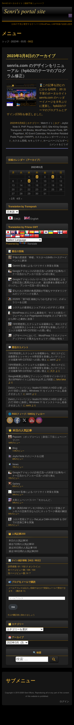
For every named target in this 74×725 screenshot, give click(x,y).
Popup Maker (34, 126)
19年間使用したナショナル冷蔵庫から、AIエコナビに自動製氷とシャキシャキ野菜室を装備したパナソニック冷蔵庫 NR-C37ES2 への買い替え (37, 327)
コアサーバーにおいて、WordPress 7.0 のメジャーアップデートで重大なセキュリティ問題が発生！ (39, 337)
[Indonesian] (17, 235)
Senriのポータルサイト (37, 14)
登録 (13, 607)
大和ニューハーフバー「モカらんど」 (32, 499)
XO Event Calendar (35, 133)
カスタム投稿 (19, 140)
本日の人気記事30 (18, 540)
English (34, 218)
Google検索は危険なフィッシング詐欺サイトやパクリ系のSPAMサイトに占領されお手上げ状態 (37, 377)
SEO (44, 126)
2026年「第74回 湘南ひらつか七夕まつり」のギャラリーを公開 (39, 300)
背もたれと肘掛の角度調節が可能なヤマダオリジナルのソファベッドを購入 (39, 292)
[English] (13, 232)
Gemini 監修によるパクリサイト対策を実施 (35, 265)
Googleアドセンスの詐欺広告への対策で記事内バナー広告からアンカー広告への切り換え (38, 272)
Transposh (16, 130)
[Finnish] (60, 232)
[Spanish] (32, 232)
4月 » (19, 198)
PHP (23, 126)
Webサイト (47, 122)
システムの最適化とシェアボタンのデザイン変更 (38, 307)
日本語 (17, 218)
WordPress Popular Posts (48, 130)
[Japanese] (8, 232)
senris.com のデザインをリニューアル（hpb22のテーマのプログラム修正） (36, 70)
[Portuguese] (41, 232)
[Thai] (8, 235)
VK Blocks (28, 130)
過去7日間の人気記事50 (21, 544)
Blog (14, 448)
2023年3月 (37, 167)
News (15, 464)
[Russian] (27, 235)
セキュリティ (35, 140)
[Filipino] (13, 235)
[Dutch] (36, 232)
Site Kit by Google (57, 126)
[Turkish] (65, 232)
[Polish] (55, 232)
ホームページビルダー (55, 140)
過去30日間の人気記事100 (23, 547)
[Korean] (46, 232)
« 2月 (12, 198)
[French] (17, 232)
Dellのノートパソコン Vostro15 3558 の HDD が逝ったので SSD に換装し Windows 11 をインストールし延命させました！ (37, 390)
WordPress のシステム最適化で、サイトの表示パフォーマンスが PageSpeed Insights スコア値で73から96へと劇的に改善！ (37, 315)
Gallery (16, 483)
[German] (22, 232)
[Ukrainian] (51, 232)
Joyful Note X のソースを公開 (28, 456)
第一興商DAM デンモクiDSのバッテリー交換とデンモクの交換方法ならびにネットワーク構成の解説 (39, 509)
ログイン (64, 701)
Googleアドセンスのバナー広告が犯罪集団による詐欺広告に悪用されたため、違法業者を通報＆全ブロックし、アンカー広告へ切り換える (37, 282)
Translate (32, 243)
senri (52, 359)
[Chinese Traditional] (32, 235)
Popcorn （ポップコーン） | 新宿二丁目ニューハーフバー (39, 438)
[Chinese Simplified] (36, 235)
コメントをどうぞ (58, 144)
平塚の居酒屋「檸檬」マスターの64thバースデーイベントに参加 (39, 258)
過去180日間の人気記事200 (23, 551)
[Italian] (27, 232)
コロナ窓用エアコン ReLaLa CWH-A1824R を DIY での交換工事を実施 (39, 520)
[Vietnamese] (22, 235)
